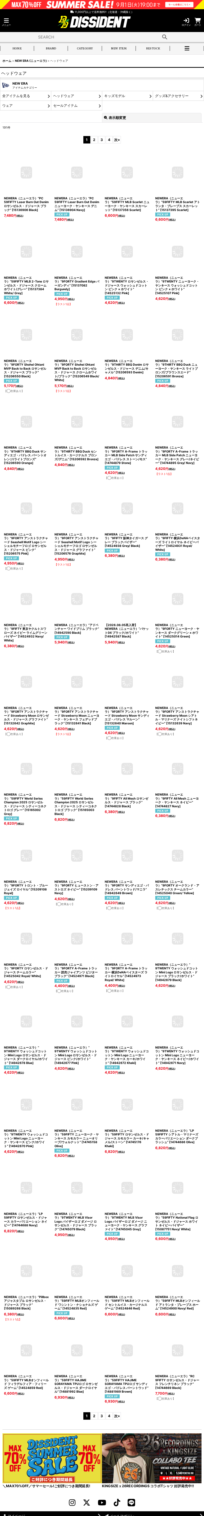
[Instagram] (72, 1502)
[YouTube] (102, 1502)
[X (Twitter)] (86, 1502)
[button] (6, 22)
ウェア (7, 105)
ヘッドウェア (63, 96)
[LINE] (131, 1502)
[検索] (164, 37)
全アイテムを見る (16, 96)
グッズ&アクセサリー (172, 96)
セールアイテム (65, 105)
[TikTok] (117, 1502)
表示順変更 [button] (117, 117)
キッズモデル (114, 96)
